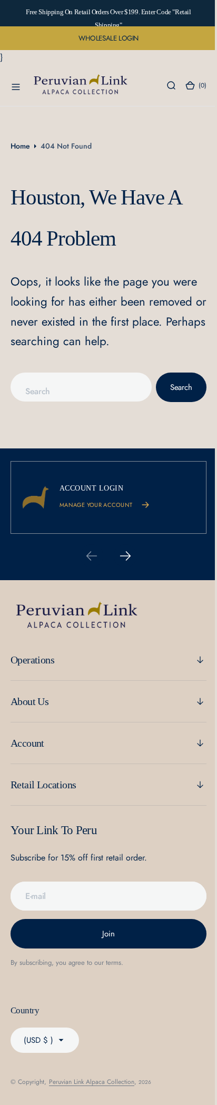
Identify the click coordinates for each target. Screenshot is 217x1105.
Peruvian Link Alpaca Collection (91, 1082)
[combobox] (77, 387)
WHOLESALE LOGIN (108, 38)
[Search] (163, 85)
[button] (16, 85)
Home (20, 146)
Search (173, 387)
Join (104, 934)
